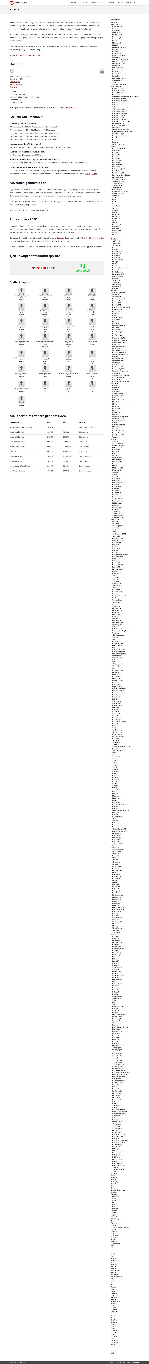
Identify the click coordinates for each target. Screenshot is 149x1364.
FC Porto (115, 726)
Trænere (120, 3)
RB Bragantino (117, 231)
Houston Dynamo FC (119, 47)
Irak (112, 1246)
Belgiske (113, 146)
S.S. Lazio (115, 577)
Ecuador (113, 1213)
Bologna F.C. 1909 (118, 540)
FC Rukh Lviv (116, 1147)
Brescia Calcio (116, 542)
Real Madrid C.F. (117, 903)
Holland (113, 1239)
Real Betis (115, 901)
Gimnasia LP (116, 128)
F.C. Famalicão (116, 720)
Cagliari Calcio (116, 544)
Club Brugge (116, 150)
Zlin (113, 1002)
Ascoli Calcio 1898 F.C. (119, 534)
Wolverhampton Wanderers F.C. (122, 381)
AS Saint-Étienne (117, 394)
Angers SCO (116, 390)
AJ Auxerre (115, 387)
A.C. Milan (115, 522)
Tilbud (128, 3)
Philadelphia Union (118, 68)
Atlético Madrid (117, 854)
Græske (113, 439)
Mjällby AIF (115, 965)
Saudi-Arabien (115, 1301)
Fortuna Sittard (117, 497)
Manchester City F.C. (118, 338)
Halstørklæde (115, 1349)
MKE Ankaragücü (117, 1037)
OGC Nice (115, 414)
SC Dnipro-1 (116, 1167)
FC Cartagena (116, 878)
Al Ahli (114, 755)
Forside (73, 3)
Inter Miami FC (117, 49)
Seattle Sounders (117, 76)
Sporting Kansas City (119, 78)
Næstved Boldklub (118, 274)
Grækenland (115, 1235)
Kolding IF (115, 270)
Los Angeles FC (117, 53)
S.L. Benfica (116, 742)
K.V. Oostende (116, 163)
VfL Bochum (116, 1126)
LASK (113, 647)
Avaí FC (114, 198)
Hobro (114, 266)
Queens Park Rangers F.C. (120, 354)
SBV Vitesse (116, 511)
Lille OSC (115, 410)
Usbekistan (114, 1341)
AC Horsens (116, 243)
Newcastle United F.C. (119, 346)
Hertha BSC (116, 1095)
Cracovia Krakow (117, 670)
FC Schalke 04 (116, 1085)
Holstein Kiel (116, 1097)
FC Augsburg (116, 1079)
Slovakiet (114, 1312)
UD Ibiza (115, 926)
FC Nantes (115, 406)
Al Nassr (115, 773)
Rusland (113, 1299)
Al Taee (114, 784)
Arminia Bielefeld (117, 1066)
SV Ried (114, 660)
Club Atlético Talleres (119, 115)
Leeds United (116, 330)
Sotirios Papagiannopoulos (21, 296)
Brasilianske (115, 187)
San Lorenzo (116, 142)
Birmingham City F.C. (119, 299)
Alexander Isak (62, 238)
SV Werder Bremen (118, 1120)
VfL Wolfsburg (117, 1128)
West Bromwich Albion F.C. (120, 375)
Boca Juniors (116, 95)
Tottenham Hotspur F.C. (120, 371)
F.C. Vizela (115, 724)
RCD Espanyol (116, 897)
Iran (112, 1248)
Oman (113, 1281)
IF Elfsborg (115, 951)
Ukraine (113, 1332)
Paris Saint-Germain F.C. (120, 420)
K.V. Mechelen (116, 161)
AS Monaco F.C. (117, 392)
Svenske (113, 934)
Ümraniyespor (117, 1050)
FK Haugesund (117, 610)
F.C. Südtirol (116, 552)
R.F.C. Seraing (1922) (118, 169)
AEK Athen (115, 441)
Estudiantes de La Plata (119, 125)
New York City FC (117, 61)
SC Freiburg (116, 1105)
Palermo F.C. (116, 567)
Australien (114, 1184)
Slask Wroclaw (117, 697)
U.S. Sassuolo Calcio (118, 598)
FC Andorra (116, 874)
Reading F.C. (116, 357)
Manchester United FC (119, 340)
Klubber (93, 3)
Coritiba (114, 208)
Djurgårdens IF (117, 942)
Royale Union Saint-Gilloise (121, 175)
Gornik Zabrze (117, 672)
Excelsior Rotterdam (118, 482)
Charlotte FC (116, 33)
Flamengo (115, 214)
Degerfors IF (116, 940)
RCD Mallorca (116, 899)
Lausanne (115, 812)
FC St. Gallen (116, 802)
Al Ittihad (115, 769)
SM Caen (115, 429)
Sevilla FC (115, 920)
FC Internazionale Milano (120, 555)
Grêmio (114, 222)
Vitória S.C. (115, 748)
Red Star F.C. (116, 427)
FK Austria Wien (117, 645)
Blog (124, 1362)
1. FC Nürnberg (117, 1062)
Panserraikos (116, 464)
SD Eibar (115, 914)
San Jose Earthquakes (119, 74)
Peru (112, 1289)
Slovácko (115, 994)
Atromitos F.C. (116, 449)
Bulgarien (114, 1194)
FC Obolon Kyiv (117, 1145)
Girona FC (115, 883)
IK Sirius (115, 959)
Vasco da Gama (117, 237)
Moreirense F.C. (117, 734)
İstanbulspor (116, 1029)
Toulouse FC (116, 437)
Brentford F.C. (116, 305)
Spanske (113, 848)
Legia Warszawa (117, 680)
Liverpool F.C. (116, 334)
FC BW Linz (115, 641)
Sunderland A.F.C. (117, 367)
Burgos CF (115, 856)
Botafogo (115, 202)
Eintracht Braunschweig (120, 1074)
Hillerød (114, 264)
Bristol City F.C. (117, 309)
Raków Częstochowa (119, 693)
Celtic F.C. (115, 823)
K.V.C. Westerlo (117, 165)
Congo (113, 1206)
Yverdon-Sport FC (118, 817)
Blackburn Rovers (118, 301)
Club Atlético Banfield (119, 99)
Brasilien (114, 1192)
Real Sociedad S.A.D (118, 907)
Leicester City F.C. (117, 332)
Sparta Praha (116, 998)
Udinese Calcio (117, 600)
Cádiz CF (115, 860)
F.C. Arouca (115, 718)
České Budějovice (118, 975)
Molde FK (115, 616)
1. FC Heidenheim (118, 1054)
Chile (112, 1202)
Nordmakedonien (117, 1277)
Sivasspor (115, 1046)
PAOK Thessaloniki (118, 466)
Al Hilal (114, 767)
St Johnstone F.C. (117, 843)
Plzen (114, 988)
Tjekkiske (114, 969)
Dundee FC (115, 825)
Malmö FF (115, 963)
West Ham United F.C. (119, 377)
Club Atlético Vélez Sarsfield (121, 121)
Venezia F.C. (116, 602)
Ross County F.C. (117, 841)
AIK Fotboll (115, 936)
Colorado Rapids (117, 37)
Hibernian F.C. (116, 833)
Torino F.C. (115, 588)
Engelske (114, 290)
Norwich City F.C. (117, 348)
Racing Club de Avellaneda (120, 136)
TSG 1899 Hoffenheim (119, 1122)
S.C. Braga (115, 740)
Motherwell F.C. (117, 839)
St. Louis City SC (117, 80)
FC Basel (115, 794)
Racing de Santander (119, 891)
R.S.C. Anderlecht (117, 171)
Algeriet (113, 1176)
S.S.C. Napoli (116, 581)
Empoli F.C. (115, 550)
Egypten (113, 1215)
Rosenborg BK (117, 621)
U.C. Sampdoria (117, 590)
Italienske (114, 519)
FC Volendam (116, 493)
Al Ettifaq (115, 759)
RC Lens (114, 423)
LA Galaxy (115, 51)
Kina (112, 1262)
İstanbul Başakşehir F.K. (120, 1027)
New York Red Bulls (118, 64)
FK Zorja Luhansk (117, 1155)
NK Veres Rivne (117, 1159)
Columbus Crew (117, 39)
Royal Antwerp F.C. (118, 173)
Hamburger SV (117, 1091)
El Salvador (114, 1217)
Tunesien (114, 1326)
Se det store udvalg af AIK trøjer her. (25, 55)
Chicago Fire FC (117, 35)
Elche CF (115, 872)
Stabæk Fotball (117, 629)
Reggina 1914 (116, 573)
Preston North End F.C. (119, 352)
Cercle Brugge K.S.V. (118, 148)
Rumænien (114, 1297)
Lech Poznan (116, 678)
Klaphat (113, 1351)
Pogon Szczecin (117, 687)
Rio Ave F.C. (115, 738)
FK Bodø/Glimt (117, 608)
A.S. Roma (115, 530)
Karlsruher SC (116, 1099)
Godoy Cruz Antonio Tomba (121, 130)
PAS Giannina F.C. (117, 468)
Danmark (114, 1211)
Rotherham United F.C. (119, 359)
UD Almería (116, 924)
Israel (113, 1254)
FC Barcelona (116, 876)
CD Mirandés (116, 866)
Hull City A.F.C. (116, 328)
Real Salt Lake (116, 72)
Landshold (83, 3)
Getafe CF (115, 881)
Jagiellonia (115, 674)
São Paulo (115, 235)
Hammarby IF (116, 947)
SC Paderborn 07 (117, 1107)
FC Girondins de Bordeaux (120, 400)
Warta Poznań (116, 701)
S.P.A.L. (114, 575)
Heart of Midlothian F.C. (120, 831)
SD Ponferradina (117, 918)
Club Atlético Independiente (121, 107)
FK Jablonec (116, 977)
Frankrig (113, 1229)
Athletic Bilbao (117, 852)
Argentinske (115, 86)
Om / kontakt (118, 1362)
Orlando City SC (117, 66)
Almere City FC (117, 478)
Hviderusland (115, 1244)
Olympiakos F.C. (117, 458)
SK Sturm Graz (117, 658)
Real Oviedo (116, 905)
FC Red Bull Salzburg (119, 643)
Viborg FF (115, 288)
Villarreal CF (116, 932)
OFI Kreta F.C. (116, 456)
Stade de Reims (117, 433)
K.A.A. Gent (115, 152)
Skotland (114, 1310)
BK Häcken (115, 938)
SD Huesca (115, 916)
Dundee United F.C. (118, 827)
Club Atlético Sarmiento (120, 113)
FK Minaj (115, 1149)
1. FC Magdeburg (117, 1060)
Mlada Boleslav (117, 984)
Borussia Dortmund (118, 1070)
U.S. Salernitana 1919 (119, 596)
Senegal (113, 1305)
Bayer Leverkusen (118, 1068)
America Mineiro (117, 189)
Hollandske (114, 474)
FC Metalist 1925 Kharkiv (120, 1140)
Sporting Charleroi (118, 183)
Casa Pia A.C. (116, 715)
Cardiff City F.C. (117, 313)
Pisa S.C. (115, 571)
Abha (114, 753)
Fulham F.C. (116, 323)
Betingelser (136, 1362)
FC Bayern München (118, 1081)
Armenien (114, 1180)
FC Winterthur (116, 806)
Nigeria (113, 1272)
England (113, 1221)
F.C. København (117, 251)
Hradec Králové (117, 980)
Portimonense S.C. (118, 736)
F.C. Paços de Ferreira (119, 722)
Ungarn (113, 1334)
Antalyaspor (116, 1010)
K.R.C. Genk (116, 156)
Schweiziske (115, 790)
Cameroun (114, 1198)
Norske (113, 604)
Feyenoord (115, 495)
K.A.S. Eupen (116, 154)
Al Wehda (115, 786)
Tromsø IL (115, 633)
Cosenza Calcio (117, 548)
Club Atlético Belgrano (119, 101)
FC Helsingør (116, 255)
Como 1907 (116, 546)
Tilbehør (102, 3)
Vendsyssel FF (116, 286)
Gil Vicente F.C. (117, 732)
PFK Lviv (114, 1161)
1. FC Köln (115, 1058)
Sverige (113, 1318)
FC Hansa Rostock (118, 1083)
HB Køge (115, 262)
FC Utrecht (115, 491)
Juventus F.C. (116, 563)
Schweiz (113, 1303)
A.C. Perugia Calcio (118, 526)
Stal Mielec (115, 699)
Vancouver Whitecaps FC (120, 84)
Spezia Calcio (116, 583)
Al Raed (114, 775)
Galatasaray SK (117, 1019)
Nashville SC (116, 57)
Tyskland (114, 1330)
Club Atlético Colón (118, 103)
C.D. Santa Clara (117, 711)
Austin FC (115, 28)
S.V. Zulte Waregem (118, 179)
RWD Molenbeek (117, 177)
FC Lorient (115, 402)
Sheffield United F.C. (118, 361)
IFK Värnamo (116, 957)
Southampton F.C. (118, 363)
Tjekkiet (113, 1324)
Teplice (114, 1000)
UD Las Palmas (117, 928)
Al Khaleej (115, 771)
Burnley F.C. (116, 311)
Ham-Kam (115, 612)
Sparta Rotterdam (118, 517)
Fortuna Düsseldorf (118, 1089)
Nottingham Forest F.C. (119, 350)
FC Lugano (115, 796)
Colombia (114, 1204)
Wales (113, 1345)
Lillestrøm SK (116, 614)
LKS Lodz (115, 682)
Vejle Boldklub (116, 284)
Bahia (114, 200)
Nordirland (114, 1275)
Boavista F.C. (116, 709)
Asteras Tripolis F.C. (118, 447)
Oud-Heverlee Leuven (119, 167)
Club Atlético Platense (119, 111)
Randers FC (116, 278)
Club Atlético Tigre (118, 117)
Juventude (115, 227)
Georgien (114, 1231)
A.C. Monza (115, 524)
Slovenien (114, 1314)
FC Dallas (115, 45)
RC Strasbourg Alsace (119, 425)
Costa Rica (114, 1209)
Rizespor (115, 1041)
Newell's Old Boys (118, 134)
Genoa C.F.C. (116, 559)
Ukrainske (114, 1130)
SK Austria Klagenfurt (119, 654)
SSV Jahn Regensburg (119, 1114)
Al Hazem (115, 765)
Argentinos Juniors (118, 88)
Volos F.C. (115, 472)
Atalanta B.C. (116, 536)
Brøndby (115, 249)
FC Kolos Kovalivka (118, 1136)
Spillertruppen (16, 84)
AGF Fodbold (116, 245)
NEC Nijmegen (117, 503)
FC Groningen (116, 486)
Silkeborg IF (116, 280)
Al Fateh (114, 761)
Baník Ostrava (116, 971)
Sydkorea (114, 1322)
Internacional (116, 224)
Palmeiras (115, 229)
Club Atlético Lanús (118, 109)
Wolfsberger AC (117, 664)
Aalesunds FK (116, 606)
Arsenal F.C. (116, 295)
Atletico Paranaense (118, 194)
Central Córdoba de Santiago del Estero (125, 97)
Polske (113, 668)
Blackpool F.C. (116, 303)
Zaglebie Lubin (117, 705)
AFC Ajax (115, 476)
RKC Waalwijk (116, 509)
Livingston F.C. (116, 837)
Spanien (113, 1316)
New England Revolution (120, 59)
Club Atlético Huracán (119, 105)
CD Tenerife (116, 868)
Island (113, 1252)
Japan (113, 1260)
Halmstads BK (116, 944)
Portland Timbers (118, 70)
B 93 (113, 247)
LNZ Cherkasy (116, 1157)
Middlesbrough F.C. (118, 342)
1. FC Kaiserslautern (118, 1056)
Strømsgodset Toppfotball (120, 631)
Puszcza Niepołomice (119, 689)
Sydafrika (114, 1320)
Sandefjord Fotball (118, 623)
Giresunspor (116, 1023)
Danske (113, 239)
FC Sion (114, 800)
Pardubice (115, 986)
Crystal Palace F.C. (118, 319)
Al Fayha (115, 763)
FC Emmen (115, 484)
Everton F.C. (116, 321)
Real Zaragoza (116, 911)
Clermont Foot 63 (118, 396)
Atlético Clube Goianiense (120, 191)
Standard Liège (117, 185)
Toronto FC (115, 82)
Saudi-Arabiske (116, 751)
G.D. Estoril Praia (117, 730)
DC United (115, 41)
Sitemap (129, 1362)
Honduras (114, 1242)
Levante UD (116, 887)
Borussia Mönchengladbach (121, 1072)
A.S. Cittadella (116, 528)
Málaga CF (115, 889)
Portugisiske (115, 707)
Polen (113, 1291)
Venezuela (114, 1343)
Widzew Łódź (116, 703)
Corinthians (116, 206)
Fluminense (116, 216)
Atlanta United (117, 26)
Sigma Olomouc (117, 990)
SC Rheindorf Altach (118, 652)
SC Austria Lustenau (118, 649)
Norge (113, 1279)
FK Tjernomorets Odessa (120, 1151)
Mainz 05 (115, 1101)
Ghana (113, 1233)
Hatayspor (115, 1025)
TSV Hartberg (116, 662)
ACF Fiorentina (117, 532)
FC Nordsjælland (117, 260)
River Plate (115, 138)
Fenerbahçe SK (117, 1017)
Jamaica (113, 1258)
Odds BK (115, 619)
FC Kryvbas (115, 1138)
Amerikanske (115, 24)
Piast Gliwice (116, 685)
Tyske (113, 1052)
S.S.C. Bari (115, 579)
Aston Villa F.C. (116, 297)
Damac (114, 788)
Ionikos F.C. (116, 451)
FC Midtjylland (116, 257)
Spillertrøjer (15, 81)
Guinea (113, 1237)
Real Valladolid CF (118, 909)
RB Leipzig (115, 1103)
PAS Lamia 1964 (117, 470)
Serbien (113, 1308)
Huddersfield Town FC (119, 326)
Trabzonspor (116, 1048)
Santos (114, 233)
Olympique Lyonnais (119, 418)
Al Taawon (115, 781)
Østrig (113, 1283)
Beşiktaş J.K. (116, 1013)
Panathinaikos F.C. (118, 460)
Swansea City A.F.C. (118, 369)
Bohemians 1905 (117, 973)
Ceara (114, 204)
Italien (113, 1256)
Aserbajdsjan (115, 1182)
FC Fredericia (116, 253)
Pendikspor (116, 1039)
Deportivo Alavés (117, 870)
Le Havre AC (116, 408)
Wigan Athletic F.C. (118, 379)
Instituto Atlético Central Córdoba (123, 132)
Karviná (114, 982)
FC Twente (115, 489)
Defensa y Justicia (118, 123)
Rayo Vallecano (117, 893)
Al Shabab (115, 779)
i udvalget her (91, 173)
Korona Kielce (116, 676)
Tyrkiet (113, 1328)
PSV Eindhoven (117, 507)
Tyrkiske (113, 1004)
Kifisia (114, 453)
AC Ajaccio (115, 385)
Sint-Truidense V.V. (118, 181)
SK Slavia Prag (116, 992)
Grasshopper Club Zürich (120, 810)
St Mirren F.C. (116, 845)
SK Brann (115, 627)
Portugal (114, 1293)
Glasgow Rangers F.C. (119, 829)
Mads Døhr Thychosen (21, 373)
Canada (113, 1200)
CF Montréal (116, 31)
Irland (113, 1250)
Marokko (114, 1266)
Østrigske (114, 639)
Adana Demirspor (118, 1006)
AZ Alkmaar (116, 480)
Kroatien (114, 1264)
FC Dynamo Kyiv (117, 1132)
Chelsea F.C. (116, 315)
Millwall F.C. (116, 344)
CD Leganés (116, 862)
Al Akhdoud (116, 757)
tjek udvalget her (68, 108)
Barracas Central (117, 92)
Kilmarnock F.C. (117, 835)
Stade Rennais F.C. (118, 435)
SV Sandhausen (117, 1118)
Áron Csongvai (45, 326)
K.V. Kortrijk (116, 158)
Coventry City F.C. (117, 317)
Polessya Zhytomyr (118, 1165)
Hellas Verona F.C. (118, 561)
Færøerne (114, 1223)
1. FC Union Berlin (118, 1064)
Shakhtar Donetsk (118, 1169)
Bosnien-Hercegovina (118, 1190)
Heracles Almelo (117, 501)
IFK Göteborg (116, 953)
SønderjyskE (116, 282)
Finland (113, 1225)
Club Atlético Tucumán (119, 119)
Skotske (113, 819)
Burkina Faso (115, 1196)
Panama (113, 1285)
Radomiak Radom (118, 691)
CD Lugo (115, 864)
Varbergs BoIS (117, 967)
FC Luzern (115, 798)
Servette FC (116, 814)
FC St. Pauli (115, 1087)
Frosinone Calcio (117, 557)
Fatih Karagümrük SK (119, 1015)
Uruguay (114, 1336)
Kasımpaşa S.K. (117, 1031)
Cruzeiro (115, 210)
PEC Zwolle (115, 505)
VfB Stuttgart (116, 1124)
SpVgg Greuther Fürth (119, 1112)
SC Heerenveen (117, 515)
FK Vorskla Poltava (118, 1153)
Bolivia (113, 1188)
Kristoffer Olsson (87, 238)
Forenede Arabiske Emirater (120, 1227)
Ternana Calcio (117, 585)
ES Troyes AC (116, 398)
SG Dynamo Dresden (119, 1110)
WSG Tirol (115, 666)
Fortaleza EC (116, 218)
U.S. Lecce (115, 594)
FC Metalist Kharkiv (118, 1143)
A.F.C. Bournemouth (118, 293)
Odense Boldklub (117, 276)
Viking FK (115, 637)
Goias (114, 220)
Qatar (113, 1295)
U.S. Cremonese (117, 592)
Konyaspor (115, 1035)
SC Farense (115, 744)
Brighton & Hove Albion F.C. (121, 307)
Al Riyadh (115, 777)
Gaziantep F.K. (116, 1021)
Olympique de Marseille (120, 416)
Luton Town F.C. (117, 336)
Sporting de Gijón (118, 922)
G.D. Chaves (116, 728)
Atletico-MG (116, 196)
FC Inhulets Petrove (118, 1134)
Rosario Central (117, 140)
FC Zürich (115, 808)
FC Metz (114, 404)
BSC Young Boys (117, 792)
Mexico (113, 1268)
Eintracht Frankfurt (118, 1076)
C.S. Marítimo (116, 713)
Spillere (111, 3)
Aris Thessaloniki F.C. (119, 445)
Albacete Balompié (118, 850)
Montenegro (115, 1270)
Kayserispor (116, 1033)
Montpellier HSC (117, 412)
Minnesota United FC (119, 55)
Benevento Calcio (117, 538)
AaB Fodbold (116, 241)
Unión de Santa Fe (118, 144)
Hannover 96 (116, 1093)
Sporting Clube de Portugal (121, 746)
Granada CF (116, 885)
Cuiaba (114, 212)
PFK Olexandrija (117, 1163)
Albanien (114, 1173)
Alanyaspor (116, 1008)
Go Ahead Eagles (117, 499)
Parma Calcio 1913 (118, 569)
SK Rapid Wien (117, 656)
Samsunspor (116, 1043)
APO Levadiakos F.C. (118, 443)
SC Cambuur (116, 513)
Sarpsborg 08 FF (117, 625)
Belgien (113, 1186)
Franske (113, 383)
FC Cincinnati (116, 43)
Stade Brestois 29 (118, 431)
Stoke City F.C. (116, 365)
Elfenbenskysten (116, 1219)
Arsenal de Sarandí (118, 90)
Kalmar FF (115, 961)
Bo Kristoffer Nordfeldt (45, 296)
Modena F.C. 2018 (118, 565)
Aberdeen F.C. (116, 821)
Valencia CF (116, 930)
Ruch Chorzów (117, 695)
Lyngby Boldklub (117, 272)
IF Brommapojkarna (118, 949)
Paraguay (114, 1287)
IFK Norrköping (117, 955)
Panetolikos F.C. (117, 462)
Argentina (114, 1178)
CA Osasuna (116, 858)
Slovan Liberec (117, 996)
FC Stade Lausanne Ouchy (120, 804)
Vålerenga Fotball (118, 635)
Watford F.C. (116, 373)
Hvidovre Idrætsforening (120, 268)
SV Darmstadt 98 (117, 1116)
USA (112, 1339)
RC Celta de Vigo (117, 895)
